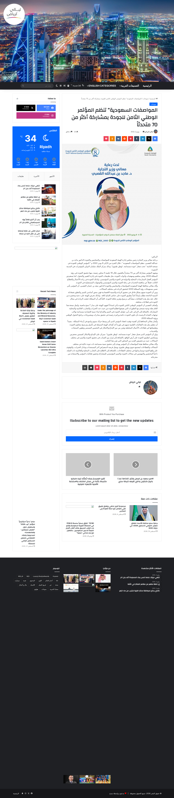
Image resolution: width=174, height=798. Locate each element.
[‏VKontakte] (118, 138)
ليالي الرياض (149, 132)
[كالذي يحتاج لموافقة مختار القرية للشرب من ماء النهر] (49, 211)
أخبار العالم (48, 581)
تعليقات (21, 176)
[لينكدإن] (142, 138)
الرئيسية (147, 86)
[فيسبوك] (155, 138)
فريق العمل (42, 585)
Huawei (55, 576)
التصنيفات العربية (130, 86)
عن (51, 585)
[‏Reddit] (124, 138)
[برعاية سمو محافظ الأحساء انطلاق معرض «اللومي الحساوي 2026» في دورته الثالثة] (144, 513)
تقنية (24, 581)
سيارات (17, 581)
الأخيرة (36, 176)
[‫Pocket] (106, 138)
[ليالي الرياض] (87, 41)
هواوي (36, 589)
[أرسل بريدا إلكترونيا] (143, 132)
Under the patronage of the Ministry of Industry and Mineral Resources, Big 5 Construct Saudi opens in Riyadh (46, 316)
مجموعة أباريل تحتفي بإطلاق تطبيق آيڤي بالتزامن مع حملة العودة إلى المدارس (112, 509)
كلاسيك (32, 585)
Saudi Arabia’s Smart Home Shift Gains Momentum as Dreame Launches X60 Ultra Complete (47, 347)
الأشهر (52, 176)
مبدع (111, 793)
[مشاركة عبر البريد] (90, 367)
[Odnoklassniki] (112, 138)
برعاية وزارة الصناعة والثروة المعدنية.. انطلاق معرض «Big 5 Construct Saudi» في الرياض (27, 316)
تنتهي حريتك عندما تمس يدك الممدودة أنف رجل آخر (29, 187)
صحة (56, 585)
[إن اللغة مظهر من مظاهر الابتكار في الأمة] (49, 200)
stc (57, 581)
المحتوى (32, 581)
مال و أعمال (23, 585)
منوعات (145, 99)
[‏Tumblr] (136, 138)
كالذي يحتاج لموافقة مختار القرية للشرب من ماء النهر (29, 210)
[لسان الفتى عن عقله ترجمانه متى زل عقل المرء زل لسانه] (49, 234)
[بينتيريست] (130, 138)
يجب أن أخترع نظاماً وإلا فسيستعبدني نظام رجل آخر (29, 221)
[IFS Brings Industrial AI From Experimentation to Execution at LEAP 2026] (70, 779)
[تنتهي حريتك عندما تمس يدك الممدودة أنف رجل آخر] (49, 189)
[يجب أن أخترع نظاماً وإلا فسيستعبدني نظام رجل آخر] (49, 223)
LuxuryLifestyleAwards (41, 576)
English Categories (102, 86)
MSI (28, 576)
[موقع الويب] (139, 386)
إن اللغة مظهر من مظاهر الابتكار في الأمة (30, 198)
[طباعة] (84, 367)
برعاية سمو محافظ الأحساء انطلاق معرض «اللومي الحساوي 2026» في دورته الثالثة (144, 526)
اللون (40, 581)
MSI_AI (20, 576)
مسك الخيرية (54, 589)
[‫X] (148, 138)
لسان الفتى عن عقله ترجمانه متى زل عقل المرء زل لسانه (29, 232)
